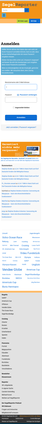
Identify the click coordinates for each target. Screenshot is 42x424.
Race (11, 310)
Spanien (4, 335)
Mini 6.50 (18, 257)
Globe (9, 307)
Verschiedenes (7, 369)
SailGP (26, 261)
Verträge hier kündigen (33, 421)
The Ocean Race (7, 257)
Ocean (7, 310)
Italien (4, 338)
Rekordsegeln (24, 249)
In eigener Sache (7, 388)
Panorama (5, 343)
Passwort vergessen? (27, 127)
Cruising (25, 245)
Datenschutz (19, 418)
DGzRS (24, 264)
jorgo (3, 211)
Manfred (5, 201)
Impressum (5, 418)
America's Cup (9, 282)
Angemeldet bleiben (22, 107)
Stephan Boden (7, 169)
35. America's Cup (8, 249)
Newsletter (6, 374)
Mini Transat (14, 245)
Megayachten (6, 349)
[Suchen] (26, 10)
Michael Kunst (7, 395)
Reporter (5, 382)
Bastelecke (5, 365)
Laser (15, 241)
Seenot (4, 260)
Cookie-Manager (35, 418)
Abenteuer (18, 274)
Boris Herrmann (10, 286)
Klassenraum (6, 377)
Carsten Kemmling (8, 392)
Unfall (4, 253)
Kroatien (5, 328)
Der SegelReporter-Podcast (11, 403)
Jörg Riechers (35, 282)
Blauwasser (36, 237)
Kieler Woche (6, 274)
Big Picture (37, 249)
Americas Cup (33, 269)
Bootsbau (6, 278)
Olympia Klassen (9, 264)
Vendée (4, 307)
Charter (4, 322)
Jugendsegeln (34, 233)
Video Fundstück (30, 253)
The (3, 310)
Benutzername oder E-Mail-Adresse (17, 82)
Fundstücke (6, 359)
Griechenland (6, 332)
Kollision (37, 257)
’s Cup (10, 301)
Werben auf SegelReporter (11, 398)
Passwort (8, 95)
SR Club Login (23, 21)
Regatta (5, 295)
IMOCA (19, 278)
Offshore (5, 304)
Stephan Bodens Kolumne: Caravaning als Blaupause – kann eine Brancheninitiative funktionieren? (20, 193)
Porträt (38, 261)
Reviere (4, 325)
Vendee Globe (12, 269)
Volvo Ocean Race (12, 237)
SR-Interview (36, 241)
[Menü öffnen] (4, 15)
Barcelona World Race (33, 278)
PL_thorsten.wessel (8, 183)
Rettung (5, 241)
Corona (15, 261)
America (5, 301)
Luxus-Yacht (36, 245)
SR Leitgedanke (7, 385)
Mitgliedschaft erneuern (10, 413)
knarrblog (25, 241)
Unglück (36, 264)
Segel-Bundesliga (32, 274)
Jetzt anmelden (12, 127)
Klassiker (5, 353)
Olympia (27, 257)
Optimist (4, 245)
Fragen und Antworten (9, 409)
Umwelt (5, 233)
